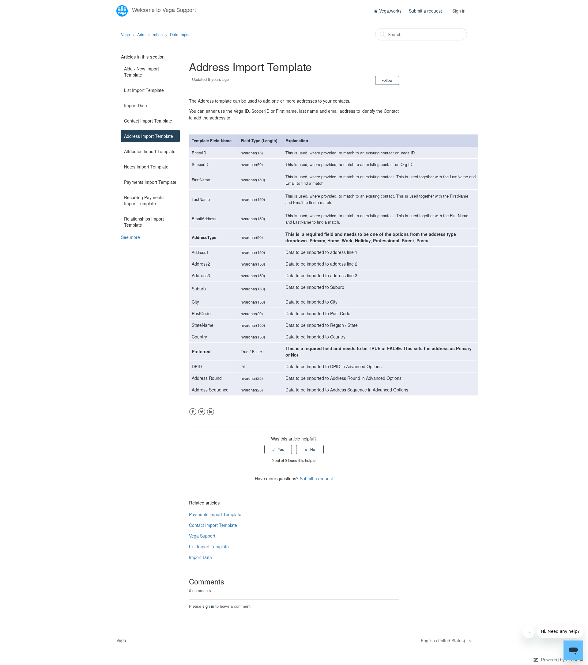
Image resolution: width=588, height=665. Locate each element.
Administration (150, 34)
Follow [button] (387, 80)
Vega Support (202, 536)
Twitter (201, 412)
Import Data (135, 105)
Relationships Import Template (144, 222)
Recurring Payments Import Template (144, 200)
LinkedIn (210, 412)
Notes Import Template (146, 167)
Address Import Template (148, 136)
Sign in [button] (459, 11)
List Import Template (144, 90)
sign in (208, 606)
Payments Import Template (150, 182)
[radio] (278, 449)
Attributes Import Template (149, 151)
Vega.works (389, 11)
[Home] (122, 10)
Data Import (180, 34)
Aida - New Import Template (141, 72)
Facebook (193, 412)
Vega (125, 34)
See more (130, 237)
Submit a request (425, 11)
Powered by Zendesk (562, 659)
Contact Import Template (148, 121)
